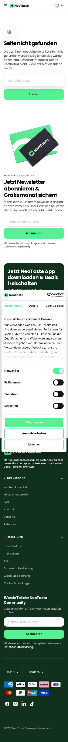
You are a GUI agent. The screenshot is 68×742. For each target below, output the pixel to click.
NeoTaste (18, 728)
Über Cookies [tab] (55, 305)
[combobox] (34, 80)
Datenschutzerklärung (17, 246)
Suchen (34, 94)
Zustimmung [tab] (12, 305)
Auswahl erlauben (34, 433)
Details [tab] (33, 305)
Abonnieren (34, 634)
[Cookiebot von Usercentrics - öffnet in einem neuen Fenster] (48, 295)
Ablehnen (34, 444)
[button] (6, 6)
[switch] (58, 382)
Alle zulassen (34, 422)
